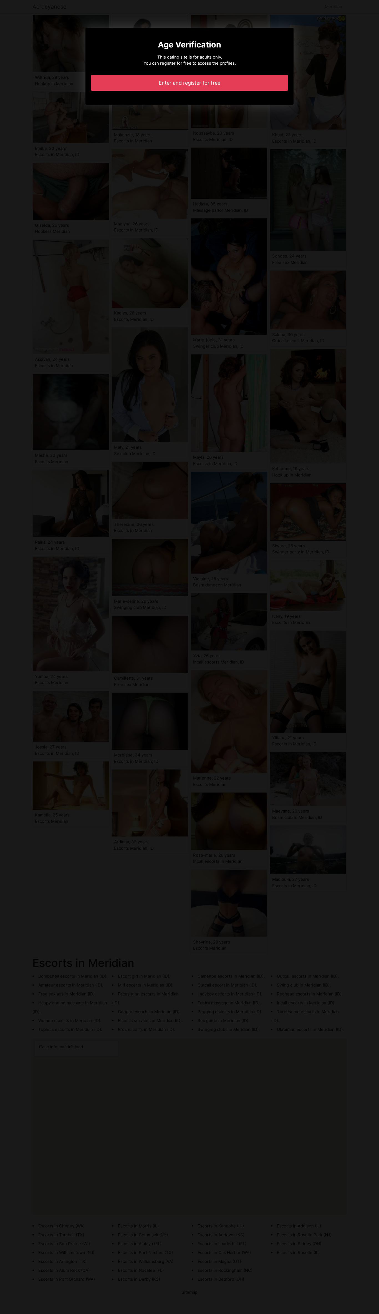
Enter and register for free (189, 83)
